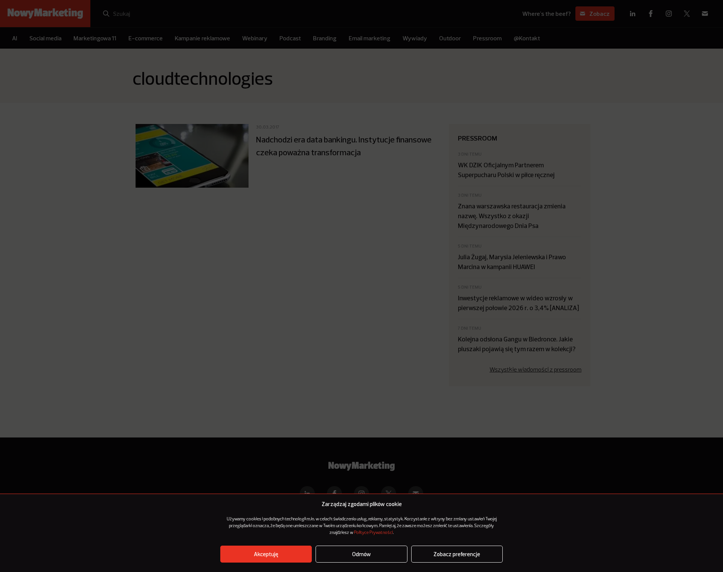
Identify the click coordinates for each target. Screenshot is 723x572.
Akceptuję (266, 554)
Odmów (361, 554)
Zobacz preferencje (456, 554)
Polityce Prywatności (373, 533)
